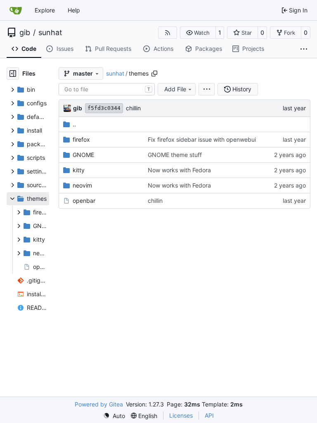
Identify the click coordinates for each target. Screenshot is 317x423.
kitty (79, 169)
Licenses (181, 415)
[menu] (207, 89)
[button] (198, 32)
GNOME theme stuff (175, 154)
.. (74, 124)
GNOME (83, 154)
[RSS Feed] (167, 32)
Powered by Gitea (99, 404)
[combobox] (107, 89)
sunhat (50, 33)
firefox (81, 139)
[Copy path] (154, 73)
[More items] (303, 49)
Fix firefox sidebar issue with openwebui (202, 139)
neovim (82, 185)
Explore (45, 10)
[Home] (15, 10)
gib (24, 33)
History (241, 89)
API (209, 415)
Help (74, 10)
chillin (133, 108)
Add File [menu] (175, 89)
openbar (84, 200)
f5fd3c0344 (104, 108)
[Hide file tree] (13, 73)
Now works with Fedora (179, 169)
